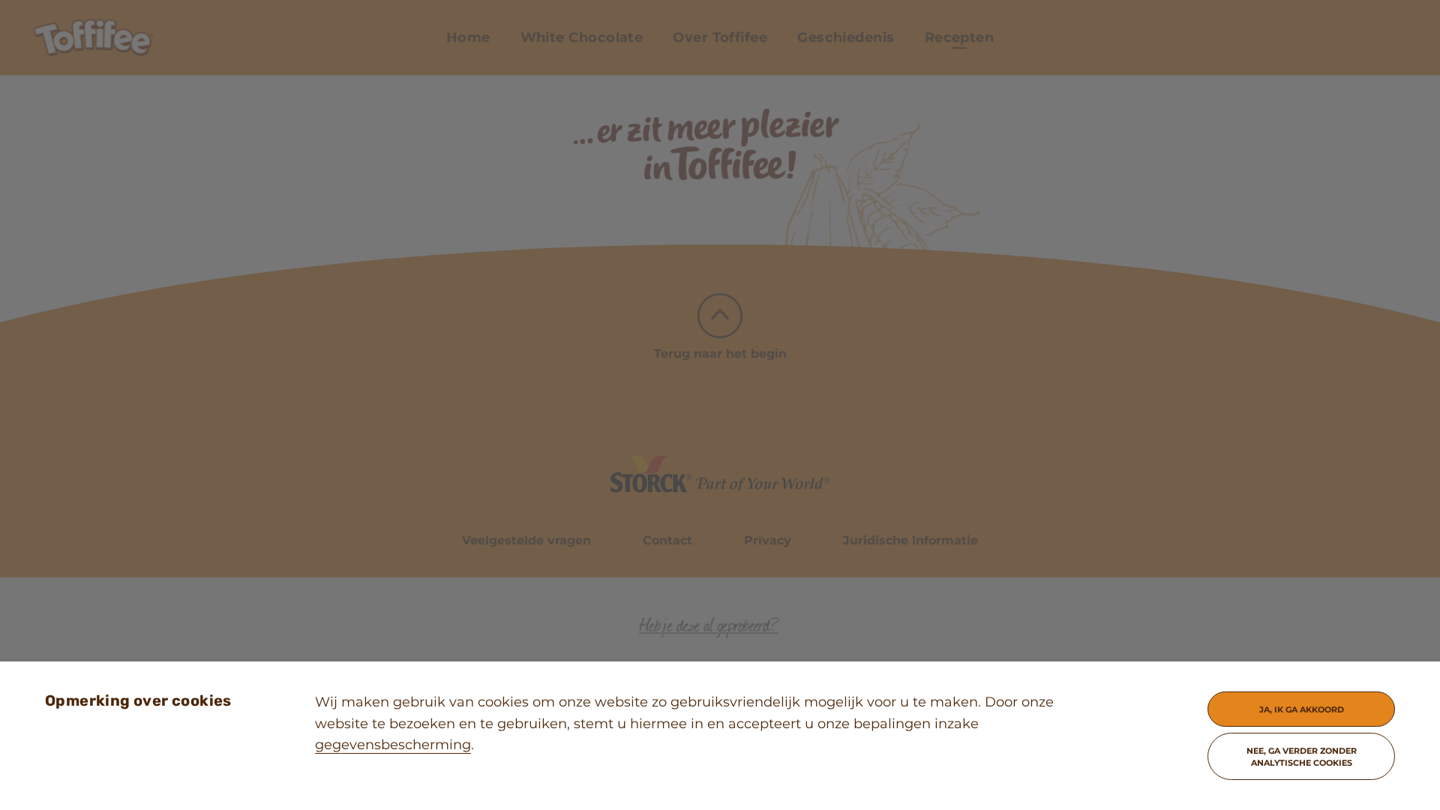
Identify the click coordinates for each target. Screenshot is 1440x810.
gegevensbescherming (393, 744)
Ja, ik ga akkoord (1301, 709)
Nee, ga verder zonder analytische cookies (1301, 756)
